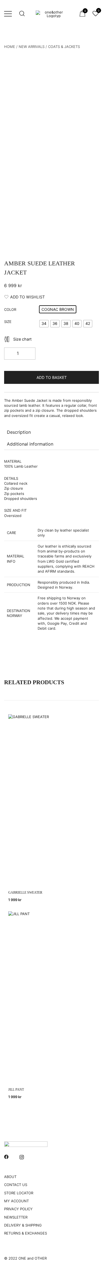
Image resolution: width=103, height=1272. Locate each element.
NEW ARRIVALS (31, 46)
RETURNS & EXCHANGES (25, 1233)
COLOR (10, 309)
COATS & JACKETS (64, 46)
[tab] (51, 432)
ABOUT (10, 1176)
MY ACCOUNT (16, 1201)
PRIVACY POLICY (18, 1209)
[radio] (58, 309)
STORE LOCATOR (18, 1193)
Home (9, 46)
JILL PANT (16, 1090)
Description (19, 432)
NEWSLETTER (15, 1217)
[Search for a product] (22, 13)
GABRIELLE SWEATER (25, 892)
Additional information (30, 444)
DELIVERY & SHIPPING (23, 1225)
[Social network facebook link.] (6, 1156)
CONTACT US (15, 1184)
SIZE (8, 321)
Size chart (22, 339)
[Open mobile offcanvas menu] (8, 13)
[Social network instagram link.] (22, 1156)
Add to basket (52, 377)
